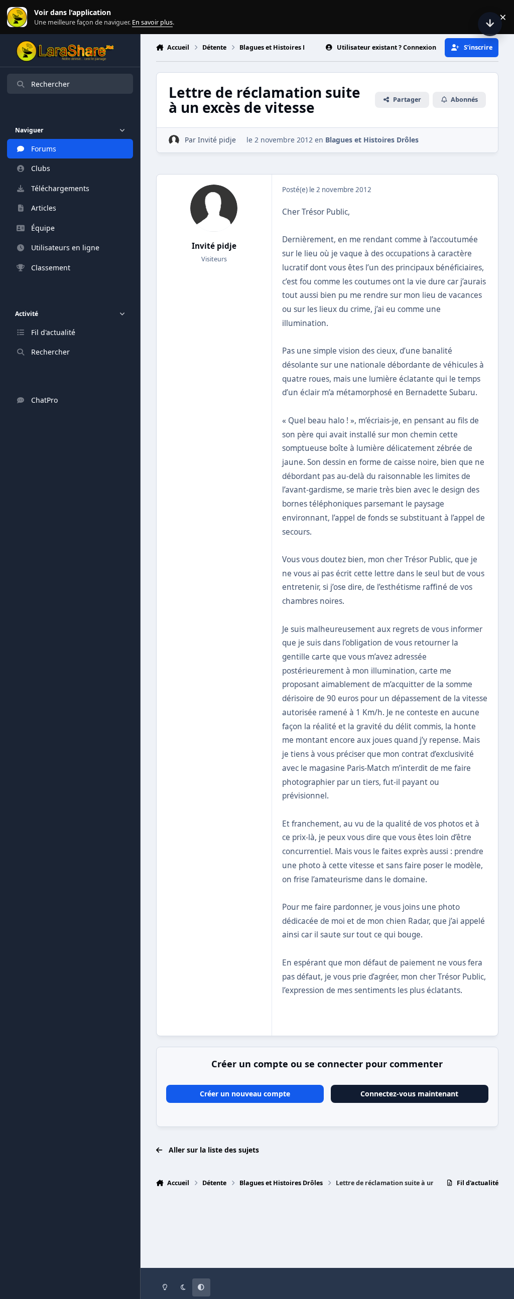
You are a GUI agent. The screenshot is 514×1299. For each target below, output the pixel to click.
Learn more (19, 17)
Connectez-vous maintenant (409, 1093)
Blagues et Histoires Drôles (372, 139)
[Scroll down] (490, 24)
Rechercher (50, 84)
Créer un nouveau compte (245, 1093)
